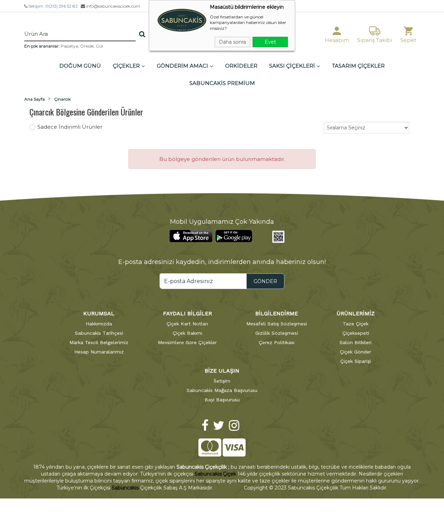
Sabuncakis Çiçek (215, 474)
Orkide (87, 46)
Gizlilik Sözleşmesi (276, 333)
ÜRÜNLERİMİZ (355, 313)
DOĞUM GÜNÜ (80, 65)
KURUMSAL (98, 313)
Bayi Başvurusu (222, 399)
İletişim (222, 381)
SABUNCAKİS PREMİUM (222, 83)
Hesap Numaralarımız (99, 352)
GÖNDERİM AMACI (182, 65)
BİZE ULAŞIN (222, 370)
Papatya (69, 46)
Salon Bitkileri (356, 342)
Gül (99, 46)
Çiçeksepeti (355, 333)
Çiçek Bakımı (187, 333)
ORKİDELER (241, 65)
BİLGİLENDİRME (276, 313)
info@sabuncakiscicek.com (112, 6)
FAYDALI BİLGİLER (187, 313)
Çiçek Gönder (355, 352)
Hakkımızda (99, 323)
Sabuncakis (125, 488)
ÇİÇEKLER (126, 65)
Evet (270, 42)
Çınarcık (62, 99)
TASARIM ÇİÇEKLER (358, 65)
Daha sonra (232, 42)
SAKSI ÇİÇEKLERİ (292, 65)
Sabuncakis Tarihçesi (99, 333)
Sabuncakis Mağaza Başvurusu (222, 390)
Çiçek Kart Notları (187, 323)
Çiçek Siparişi (355, 361)
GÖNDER (265, 281)
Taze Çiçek (355, 323)
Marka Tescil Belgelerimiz (98, 342)
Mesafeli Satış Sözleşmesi (276, 323)
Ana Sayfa (34, 99)
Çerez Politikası (276, 342)
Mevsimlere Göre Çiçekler (187, 342)
